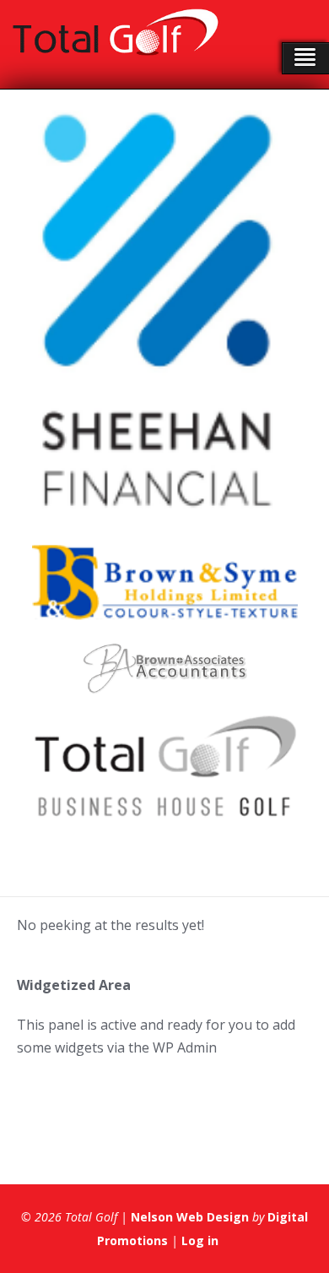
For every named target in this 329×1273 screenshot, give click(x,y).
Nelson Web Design (190, 1217)
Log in (199, 1240)
